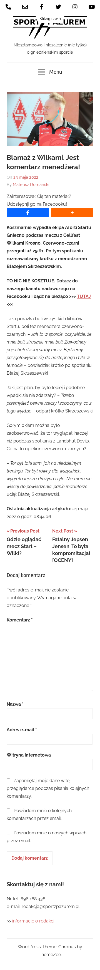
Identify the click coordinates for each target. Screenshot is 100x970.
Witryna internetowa (29, 755)
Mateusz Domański (31, 184)
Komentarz (20, 620)
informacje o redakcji (34, 921)
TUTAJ (84, 296)
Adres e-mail (22, 729)
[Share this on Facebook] (28, 212)
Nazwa (15, 704)
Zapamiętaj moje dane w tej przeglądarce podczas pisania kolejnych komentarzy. (48, 788)
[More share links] (72, 212)
